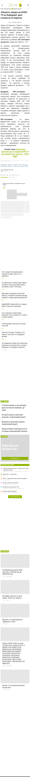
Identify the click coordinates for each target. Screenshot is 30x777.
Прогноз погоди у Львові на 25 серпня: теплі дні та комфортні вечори (13, 334)
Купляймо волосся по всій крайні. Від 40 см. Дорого (12, 597)
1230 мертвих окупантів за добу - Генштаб (14, 325)
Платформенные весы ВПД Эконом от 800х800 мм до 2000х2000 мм (12, 572)
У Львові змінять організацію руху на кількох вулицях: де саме (14, 407)
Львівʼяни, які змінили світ (10, 447)
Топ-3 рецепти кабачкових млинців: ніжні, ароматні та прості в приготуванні (14, 315)
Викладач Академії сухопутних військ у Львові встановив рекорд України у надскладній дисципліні (14, 295)
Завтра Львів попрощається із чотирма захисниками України (14, 430)
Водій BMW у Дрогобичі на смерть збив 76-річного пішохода (14, 305)
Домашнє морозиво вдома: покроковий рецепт (13, 423)
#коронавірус (4, 164)
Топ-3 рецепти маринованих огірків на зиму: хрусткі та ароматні (12, 274)
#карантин (10, 164)
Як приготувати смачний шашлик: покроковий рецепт (14, 416)
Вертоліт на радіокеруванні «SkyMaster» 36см (12, 621)
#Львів (20, 164)
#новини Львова (24, 166)
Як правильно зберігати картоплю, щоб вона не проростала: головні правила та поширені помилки (15, 345)
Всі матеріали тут (15, 458)
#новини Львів (16, 166)
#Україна (15, 164)
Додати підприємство (15, 496)
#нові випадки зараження (6, 166)
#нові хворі (25, 164)
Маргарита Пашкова (8, 169)
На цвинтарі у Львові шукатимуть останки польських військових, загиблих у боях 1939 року (14, 285)
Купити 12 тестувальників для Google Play (13, 686)
